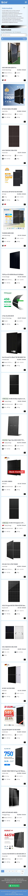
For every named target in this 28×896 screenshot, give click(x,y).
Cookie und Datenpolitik (17, 891)
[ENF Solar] (4, 2)
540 (22, 871)
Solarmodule (6, 30)
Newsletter (14, 892)
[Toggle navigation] (26, 1)
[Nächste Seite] (22, 873)
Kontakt (24, 891)
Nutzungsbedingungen (6, 891)
